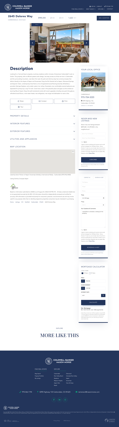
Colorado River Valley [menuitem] (71, 376)
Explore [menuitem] (100, 9)
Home (12, 202)
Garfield (27, 202)
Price (82, 277)
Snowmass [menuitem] (68, 380)
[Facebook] (54, 400)
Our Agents (90, 105)
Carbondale (34, 202)
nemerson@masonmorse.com (89, 392)
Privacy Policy (91, 153)
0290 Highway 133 (54, 392)
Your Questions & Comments (88, 208)
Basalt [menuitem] (55, 385)
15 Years (93, 273)
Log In (93, 6)
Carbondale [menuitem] (57, 373)
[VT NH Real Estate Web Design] (110, 421)
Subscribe (93, 159)
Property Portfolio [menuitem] (39, 376)
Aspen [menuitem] (67, 378)
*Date (82, 195)
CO (22, 202)
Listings (17, 202)
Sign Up (99, 6)
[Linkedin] (59, 400)
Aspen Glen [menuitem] (57, 383)
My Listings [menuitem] (37, 378)
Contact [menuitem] (110, 9)
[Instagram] (65, 400)
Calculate (93, 302)
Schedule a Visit (99, 177)
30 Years (86, 273)
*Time (82, 201)
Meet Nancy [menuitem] (90, 9)
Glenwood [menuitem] (68, 373)
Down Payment (85, 285)
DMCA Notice (67, 420)
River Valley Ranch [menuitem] (58, 376)
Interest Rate (85, 292)
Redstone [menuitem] (56, 378)
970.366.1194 (109, 6)
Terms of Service (88, 254)
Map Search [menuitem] (38, 373)
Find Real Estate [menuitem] (77, 9)
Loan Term (84, 270)
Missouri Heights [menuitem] (58, 380)
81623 (41, 202)
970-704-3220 (87, 97)
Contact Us (84, 105)
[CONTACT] (104, 18)
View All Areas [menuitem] (69, 383)
